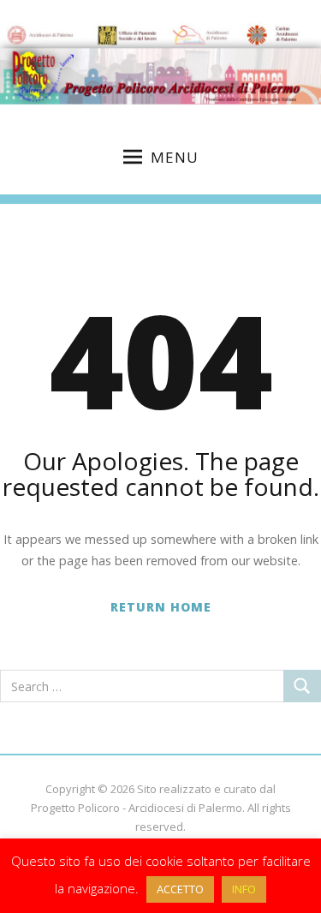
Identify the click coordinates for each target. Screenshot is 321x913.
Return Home (160, 607)
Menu (175, 157)
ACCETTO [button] (180, 889)
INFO (244, 889)
